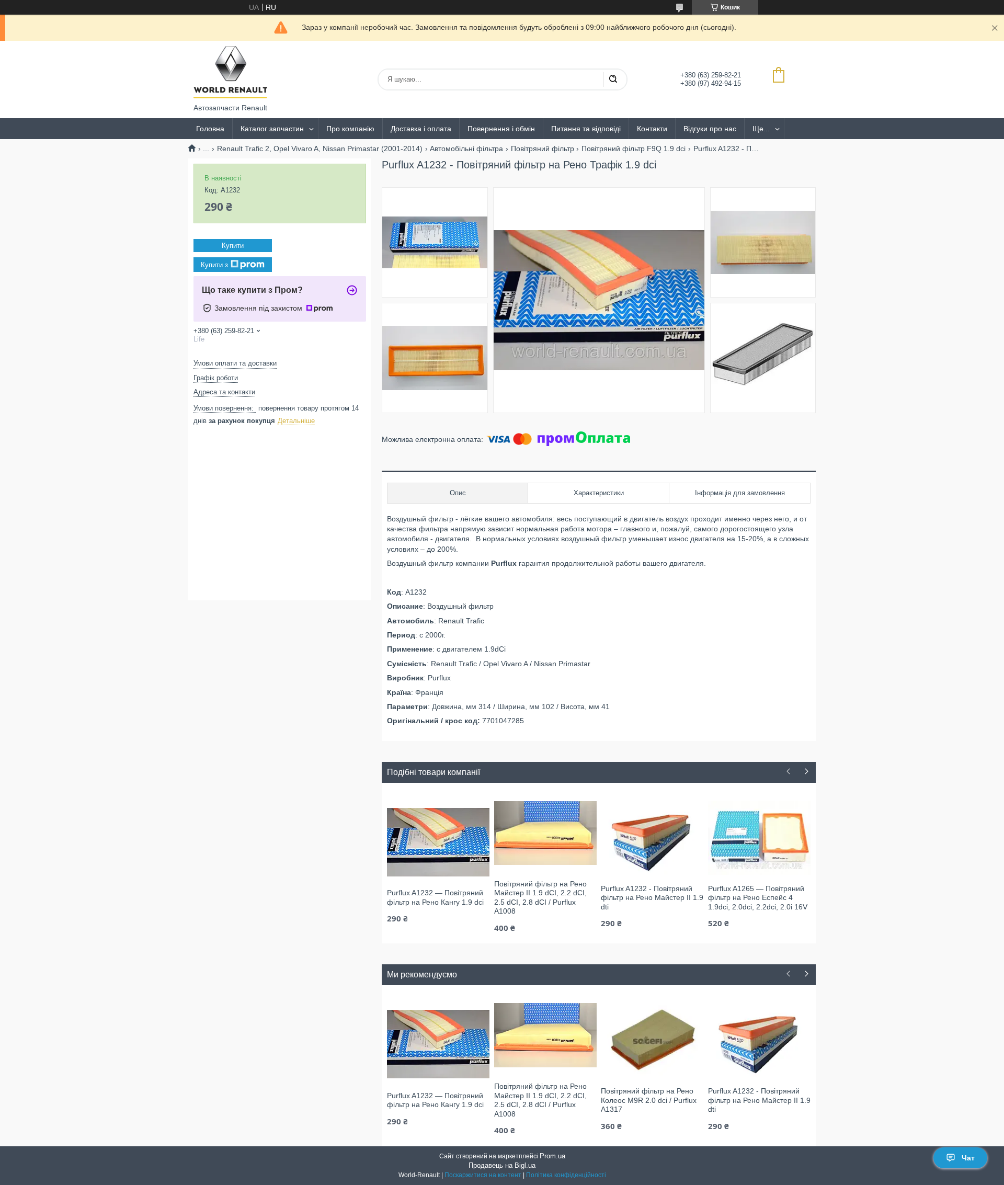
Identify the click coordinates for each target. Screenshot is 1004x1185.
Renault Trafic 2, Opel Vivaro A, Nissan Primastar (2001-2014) (320, 148)
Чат (968, 1158)
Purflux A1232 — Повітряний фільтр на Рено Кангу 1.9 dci (435, 897)
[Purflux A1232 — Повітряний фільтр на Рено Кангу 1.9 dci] (438, 841)
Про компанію (350, 128)
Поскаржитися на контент (482, 1175)
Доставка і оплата (421, 128)
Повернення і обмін (501, 128)
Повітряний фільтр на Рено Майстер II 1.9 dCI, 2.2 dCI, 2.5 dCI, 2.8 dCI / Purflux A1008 (540, 898)
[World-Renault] (230, 72)
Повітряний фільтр (542, 148)
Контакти (652, 128)
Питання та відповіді (586, 128)
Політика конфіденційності (566, 1175)
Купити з (214, 265)
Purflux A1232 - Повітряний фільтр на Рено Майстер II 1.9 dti (652, 897)
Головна (210, 128)
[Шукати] (612, 79)
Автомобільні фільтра (466, 148)
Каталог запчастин (272, 128)
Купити (233, 245)
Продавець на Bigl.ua (502, 1165)
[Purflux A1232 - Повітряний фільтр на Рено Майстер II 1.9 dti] (652, 837)
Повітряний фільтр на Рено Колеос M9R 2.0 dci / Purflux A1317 (649, 1100)
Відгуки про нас (709, 128)
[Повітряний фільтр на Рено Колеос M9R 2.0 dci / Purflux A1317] (652, 1039)
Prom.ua (552, 1156)
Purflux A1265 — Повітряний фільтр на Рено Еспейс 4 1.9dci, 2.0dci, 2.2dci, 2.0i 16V (757, 897)
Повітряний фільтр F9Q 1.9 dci (633, 148)
